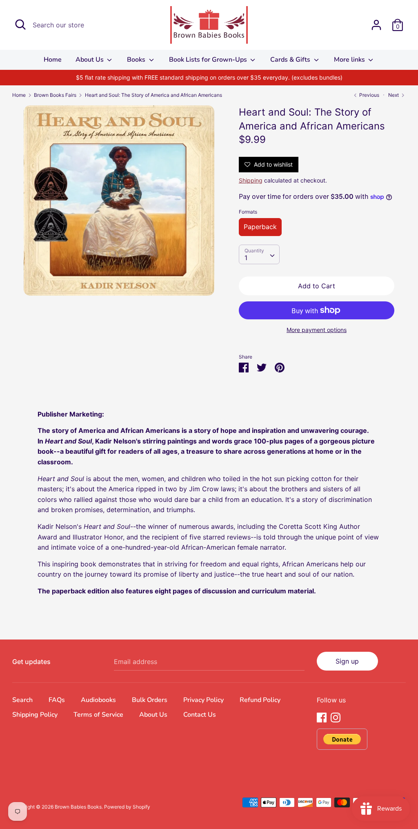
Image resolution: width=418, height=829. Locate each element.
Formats (248, 212)
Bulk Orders (149, 699)
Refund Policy (260, 699)
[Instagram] (335, 717)
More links (350, 59)
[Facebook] (322, 717)
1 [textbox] (246, 258)
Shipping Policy (35, 714)
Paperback (260, 227)
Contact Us (199, 714)
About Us (90, 59)
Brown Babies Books (78, 807)
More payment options (317, 329)
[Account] (376, 22)
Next (394, 95)
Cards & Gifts (291, 59)
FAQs (57, 699)
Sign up (347, 661)
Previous (368, 95)
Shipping (250, 180)
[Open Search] (20, 24)
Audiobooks (98, 699)
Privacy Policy (203, 699)
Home (53, 59)
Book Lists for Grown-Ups (209, 59)
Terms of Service (98, 714)
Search (22, 699)
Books (137, 59)
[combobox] (259, 254)
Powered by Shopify (127, 807)
